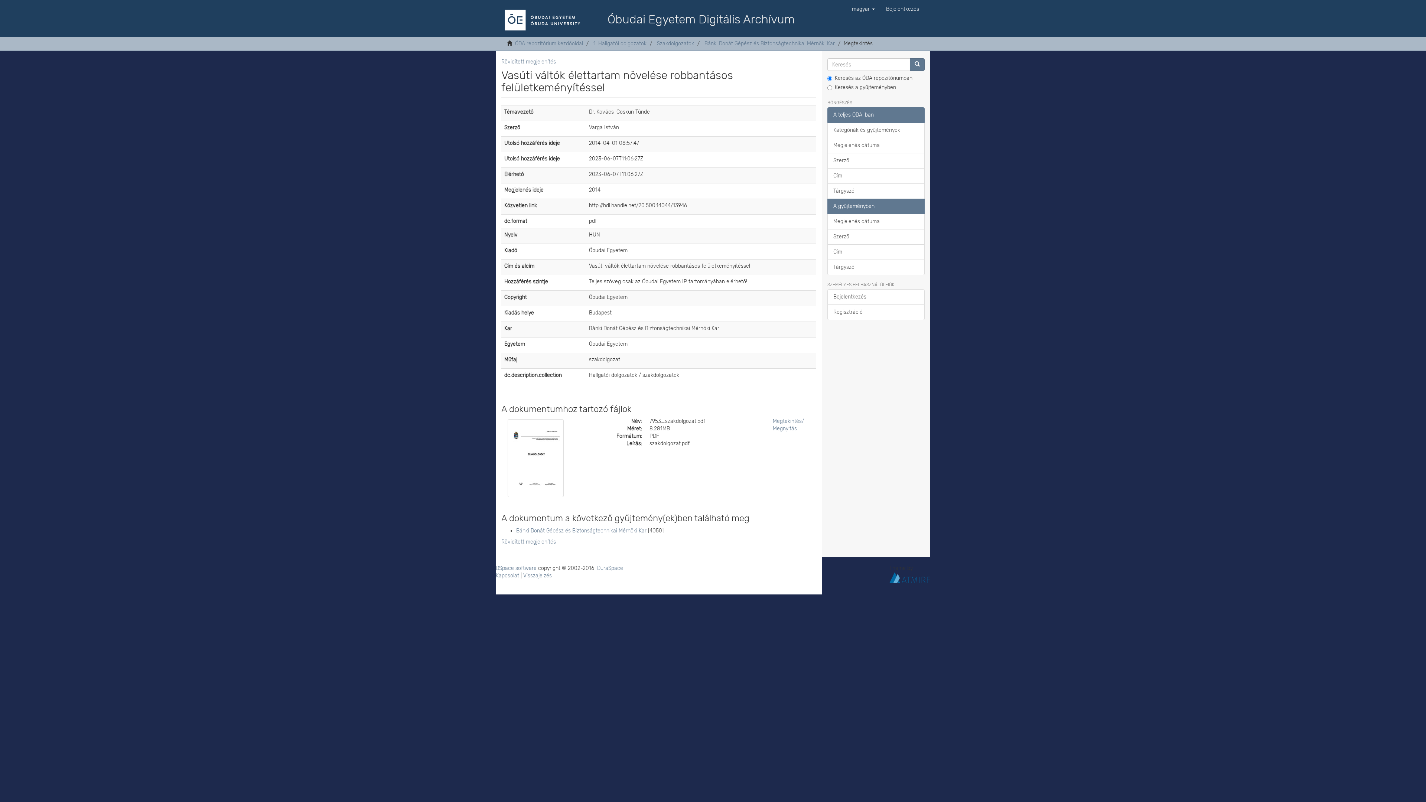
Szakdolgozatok (675, 43)
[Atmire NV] (909, 577)
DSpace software (516, 568)
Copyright (515, 297)
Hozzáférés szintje (526, 281)
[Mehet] (917, 64)
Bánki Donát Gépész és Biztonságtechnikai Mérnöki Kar (769, 43)
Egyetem (514, 344)
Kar (508, 328)
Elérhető (514, 174)
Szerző (512, 127)
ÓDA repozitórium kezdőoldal (549, 43)
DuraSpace (610, 568)
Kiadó (510, 250)
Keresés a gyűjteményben (865, 87)
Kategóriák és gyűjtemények (866, 130)
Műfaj (510, 359)
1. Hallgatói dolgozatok (620, 43)
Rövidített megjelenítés (528, 62)
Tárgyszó (843, 191)
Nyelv (511, 235)
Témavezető (519, 112)
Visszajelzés (537, 576)
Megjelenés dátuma (856, 145)
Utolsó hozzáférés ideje (532, 143)
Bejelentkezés (849, 297)
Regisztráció (848, 312)
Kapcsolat (507, 576)
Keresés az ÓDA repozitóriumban (873, 78)
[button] (863, 9)
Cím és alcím (519, 266)
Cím (837, 176)
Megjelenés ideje (524, 190)
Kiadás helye (519, 313)
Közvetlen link (520, 205)
